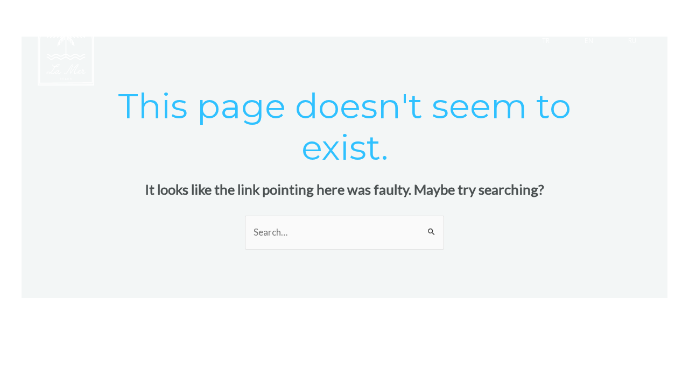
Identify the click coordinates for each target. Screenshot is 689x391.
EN (589, 41)
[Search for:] (344, 232)
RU (632, 41)
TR (546, 41)
